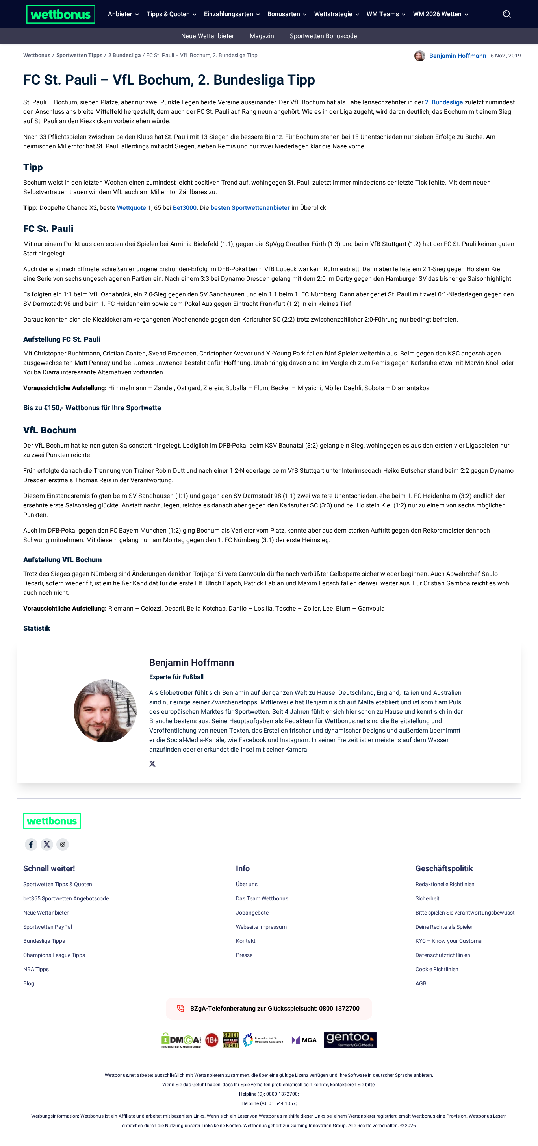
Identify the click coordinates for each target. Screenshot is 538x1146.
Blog (28, 984)
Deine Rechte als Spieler (444, 927)
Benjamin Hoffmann (457, 56)
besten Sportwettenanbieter (250, 208)
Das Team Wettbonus (262, 899)
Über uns (247, 885)
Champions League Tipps (54, 955)
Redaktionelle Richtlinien (445, 885)
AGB (421, 984)
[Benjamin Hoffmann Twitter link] (152, 764)
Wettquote (131, 208)
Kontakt (246, 941)
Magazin (262, 36)
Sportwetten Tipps (79, 55)
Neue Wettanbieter (207, 36)
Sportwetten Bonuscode (323, 36)
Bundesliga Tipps (44, 941)
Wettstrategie (333, 14)
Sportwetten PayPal (47, 927)
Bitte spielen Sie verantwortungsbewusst (465, 913)
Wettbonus (36, 55)
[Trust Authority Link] (263, 1040)
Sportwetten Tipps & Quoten (57, 885)
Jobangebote (252, 913)
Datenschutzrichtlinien (443, 955)
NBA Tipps (36, 970)
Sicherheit (428, 899)
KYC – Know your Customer (449, 941)
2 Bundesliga (124, 55)
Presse (244, 955)
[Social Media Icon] (31, 844)
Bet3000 (185, 208)
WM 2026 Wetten (437, 14)
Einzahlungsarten (228, 14)
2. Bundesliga (444, 102)
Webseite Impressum (261, 927)
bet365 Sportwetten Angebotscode (66, 899)
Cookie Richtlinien (437, 970)
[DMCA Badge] (181, 1040)
